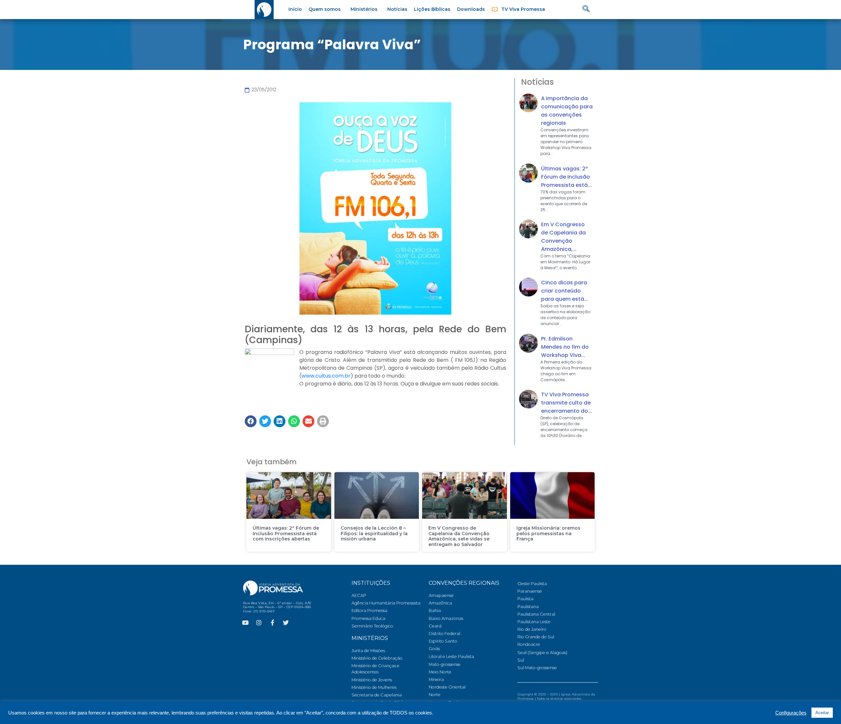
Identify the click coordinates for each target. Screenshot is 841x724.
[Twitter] (286, 622)
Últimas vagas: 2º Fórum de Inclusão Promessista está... (566, 177)
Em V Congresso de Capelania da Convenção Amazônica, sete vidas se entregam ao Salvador (458, 536)
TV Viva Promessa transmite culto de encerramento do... (566, 403)
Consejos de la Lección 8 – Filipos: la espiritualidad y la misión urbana (374, 533)
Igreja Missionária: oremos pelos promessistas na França (548, 533)
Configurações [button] (791, 712)
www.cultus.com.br (326, 376)
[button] (251, 421)
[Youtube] (245, 622)
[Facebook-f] (272, 622)
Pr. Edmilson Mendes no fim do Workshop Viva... (565, 347)
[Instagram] (259, 622)
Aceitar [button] (822, 712)
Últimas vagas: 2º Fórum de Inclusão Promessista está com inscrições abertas (286, 533)
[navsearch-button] (586, 9)
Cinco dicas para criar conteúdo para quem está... (564, 291)
